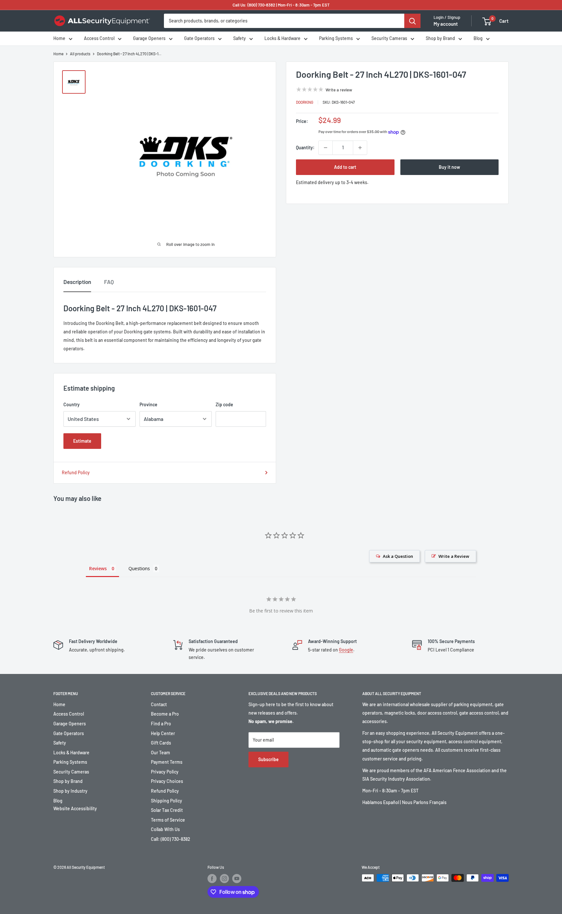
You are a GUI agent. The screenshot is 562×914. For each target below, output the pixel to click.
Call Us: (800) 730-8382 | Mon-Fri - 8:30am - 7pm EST (281, 4)
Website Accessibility (75, 808)
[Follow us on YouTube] (236, 878)
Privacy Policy (165, 771)
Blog (478, 38)
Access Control (99, 38)
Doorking (304, 102)
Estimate (82, 441)
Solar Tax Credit (167, 810)
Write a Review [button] (453, 556)
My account (446, 24)
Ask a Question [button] (398, 556)
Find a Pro (161, 723)
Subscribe (268, 759)
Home (59, 38)
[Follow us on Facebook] (212, 878)
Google (346, 649)
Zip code (224, 404)
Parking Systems (336, 38)
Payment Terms (166, 762)
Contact (159, 704)
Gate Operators (199, 38)
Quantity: (305, 147)
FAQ (109, 281)
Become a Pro (165, 714)
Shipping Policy (166, 800)
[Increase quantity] (360, 148)
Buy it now (449, 167)
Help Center (163, 733)
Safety (239, 38)
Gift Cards (161, 743)
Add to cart (345, 167)
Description (77, 281)
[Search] (412, 21)
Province (148, 404)
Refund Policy (76, 472)
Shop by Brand (440, 38)
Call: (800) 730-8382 (170, 839)
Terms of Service (168, 820)
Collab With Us (165, 829)
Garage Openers (149, 38)
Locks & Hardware (282, 38)
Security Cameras (389, 38)
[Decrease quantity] (325, 148)
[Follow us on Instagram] (224, 878)
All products (80, 53)
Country (71, 404)
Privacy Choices (167, 781)
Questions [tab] (139, 568)
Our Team (160, 752)
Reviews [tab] (98, 568)
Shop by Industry (70, 791)
